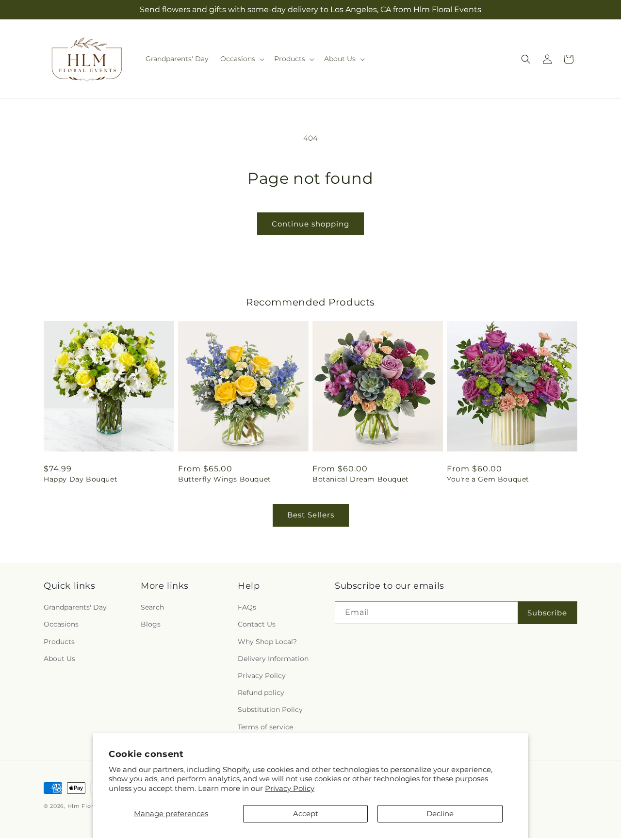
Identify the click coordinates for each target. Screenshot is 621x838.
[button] (241, 58)
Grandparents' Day (75, 607)
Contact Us (257, 624)
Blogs (151, 624)
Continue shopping (310, 223)
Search (152, 607)
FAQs (247, 607)
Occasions (61, 624)
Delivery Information (273, 658)
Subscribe (547, 612)
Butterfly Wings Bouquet (224, 479)
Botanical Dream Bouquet (360, 479)
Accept (305, 813)
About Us (59, 658)
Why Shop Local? (267, 641)
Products (59, 641)
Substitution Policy (270, 709)
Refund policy (261, 692)
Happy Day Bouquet (80, 479)
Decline (440, 813)
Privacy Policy (289, 788)
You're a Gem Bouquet (488, 479)
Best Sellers (310, 514)
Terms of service (265, 727)
